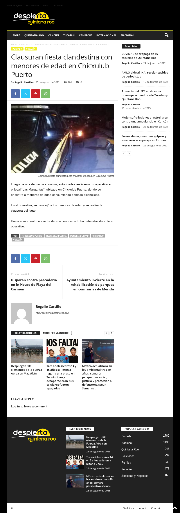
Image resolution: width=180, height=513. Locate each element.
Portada (25, 44)
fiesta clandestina (56, 235)
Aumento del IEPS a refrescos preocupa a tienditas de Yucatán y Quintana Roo (145, 95)
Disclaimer (32, 5)
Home (14, 44)
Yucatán (69, 35)
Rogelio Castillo (23, 82)
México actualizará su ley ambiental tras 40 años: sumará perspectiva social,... (100, 481)
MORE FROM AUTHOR (55, 333)
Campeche (85, 35)
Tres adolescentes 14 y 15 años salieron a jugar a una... (99, 460)
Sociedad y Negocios (134, 475)
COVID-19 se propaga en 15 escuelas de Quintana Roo (140, 56)
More (16, 35)
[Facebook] (15, 93)
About (47, 5)
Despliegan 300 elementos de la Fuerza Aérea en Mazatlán (26, 369)
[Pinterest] (35, 93)
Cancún (53, 35)
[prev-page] (106, 333)
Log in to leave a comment (29, 406)
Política (126, 462)
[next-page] (112, 333)
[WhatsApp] (45, 93)
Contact (59, 5)
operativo (98, 235)
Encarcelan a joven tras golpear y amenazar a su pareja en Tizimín (144, 138)
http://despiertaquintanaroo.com (52, 312)
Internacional (106, 35)
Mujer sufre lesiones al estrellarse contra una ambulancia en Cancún (145, 119)
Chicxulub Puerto (32, 235)
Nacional (127, 35)
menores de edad (79, 235)
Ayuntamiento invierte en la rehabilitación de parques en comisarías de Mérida (90, 284)
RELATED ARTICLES (25, 333)
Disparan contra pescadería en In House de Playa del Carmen (34, 284)
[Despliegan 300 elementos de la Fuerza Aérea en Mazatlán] (27, 351)
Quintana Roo (34, 35)
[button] (166, 35)
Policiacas (128, 456)
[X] (25, 93)
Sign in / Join (14, 5)
